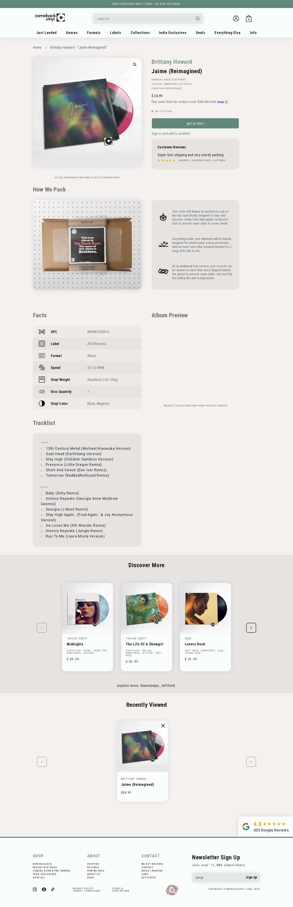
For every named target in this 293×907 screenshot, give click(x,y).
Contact (147, 867)
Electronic (179, 80)
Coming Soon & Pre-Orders (51, 871)
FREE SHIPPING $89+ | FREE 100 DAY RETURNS (146, 4)
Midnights (75, 644)
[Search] (198, 19)
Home (37, 47)
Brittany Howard (171, 61)
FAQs (90, 877)
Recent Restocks (45, 867)
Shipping (93, 864)
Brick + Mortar (152, 871)
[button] (248, 18)
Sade (188, 638)
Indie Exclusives (45, 874)
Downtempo (171, 84)
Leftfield (186, 84)
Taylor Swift (77, 638)
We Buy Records (153, 864)
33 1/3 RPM (95, 368)
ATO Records (96, 344)
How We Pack (95, 871)
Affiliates (149, 877)
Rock (167, 80)
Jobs (145, 874)
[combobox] (144, 19)
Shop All (39, 877)
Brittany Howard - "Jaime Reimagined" (78, 47)
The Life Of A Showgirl (144, 644)
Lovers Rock (195, 644)
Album (91, 356)
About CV (93, 874)
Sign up (251, 877)
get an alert (195, 123)
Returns (93, 867)
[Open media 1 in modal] (134, 64)
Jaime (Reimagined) (137, 784)
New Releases (42, 864)
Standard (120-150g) (102, 380)
